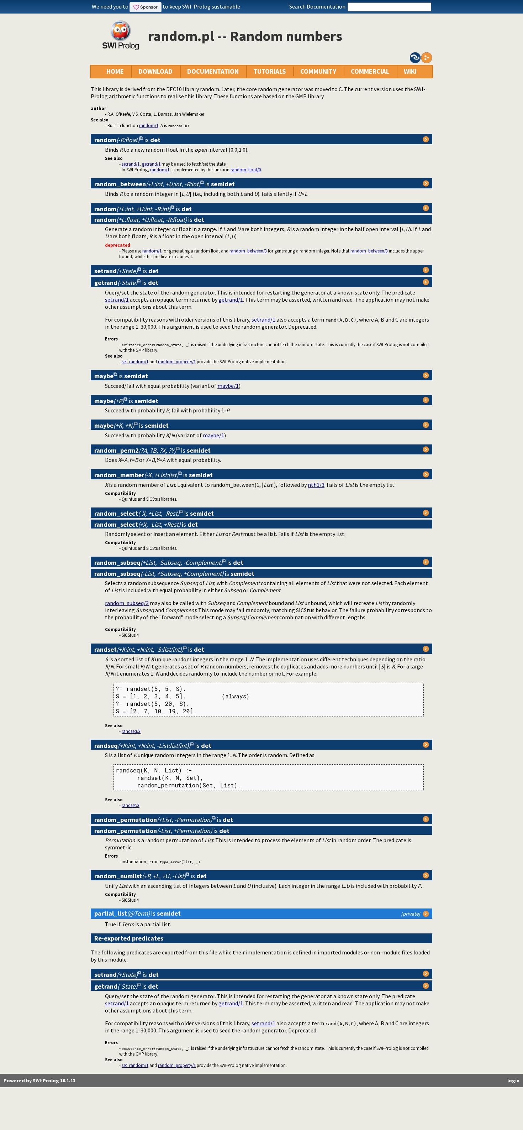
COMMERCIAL (370, 71)
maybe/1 (228, 385)
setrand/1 (130, 164)
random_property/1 (177, 361)
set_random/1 (135, 361)
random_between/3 (248, 251)
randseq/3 (131, 731)
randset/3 (130, 805)
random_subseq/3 (127, 602)
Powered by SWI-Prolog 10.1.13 (39, 1080)
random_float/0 (246, 169)
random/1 (148, 125)
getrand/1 (151, 164)
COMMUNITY (318, 71)
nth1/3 (316, 484)
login (513, 1080)
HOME (115, 71)
